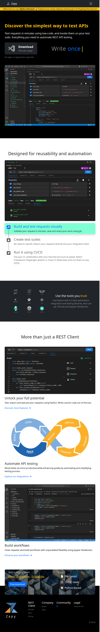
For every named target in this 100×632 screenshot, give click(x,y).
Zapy (14, 3)
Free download (17, 584)
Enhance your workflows (17, 555)
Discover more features (16, 408)
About (44, 606)
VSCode (31, 609)
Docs (30, 613)
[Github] (57, 606)
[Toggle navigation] (91, 4)
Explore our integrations (17, 476)
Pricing (30, 616)
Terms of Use (78, 606)
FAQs (44, 610)
